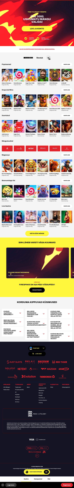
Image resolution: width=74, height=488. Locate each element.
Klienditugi (54, 384)
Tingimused (18, 387)
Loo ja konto (37, 29)
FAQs (51, 387)
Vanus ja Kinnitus (17, 400)
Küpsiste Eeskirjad (17, 396)
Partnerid (65, 384)
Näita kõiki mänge (37, 233)
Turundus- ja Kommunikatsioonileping (43, 400)
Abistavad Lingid (42, 384)
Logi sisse (10, 485)
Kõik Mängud (6, 387)
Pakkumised (6, 389)
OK (46, 472)
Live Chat (38, 353)
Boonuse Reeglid (41, 394)
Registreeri (67, 485)
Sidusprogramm (66, 387)
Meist (29, 384)
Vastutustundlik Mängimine (42, 389)
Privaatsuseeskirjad (19, 391)
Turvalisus (19, 384)
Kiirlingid (6, 384)
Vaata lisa (67, 64)
